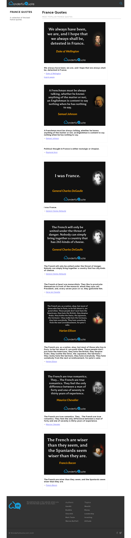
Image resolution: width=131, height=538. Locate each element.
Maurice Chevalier (53, 424)
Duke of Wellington (53, 73)
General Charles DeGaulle (56, 211)
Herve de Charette (53, 292)
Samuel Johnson (52, 138)
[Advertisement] (23, 54)
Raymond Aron (52, 152)
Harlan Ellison (51, 361)
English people (49, 77)
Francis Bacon (51, 485)
